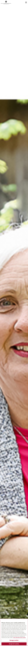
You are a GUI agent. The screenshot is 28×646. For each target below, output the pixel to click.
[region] (14, 632)
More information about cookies (19, 637)
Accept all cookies (14, 644)
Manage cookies (14, 640)
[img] (14, 323)
